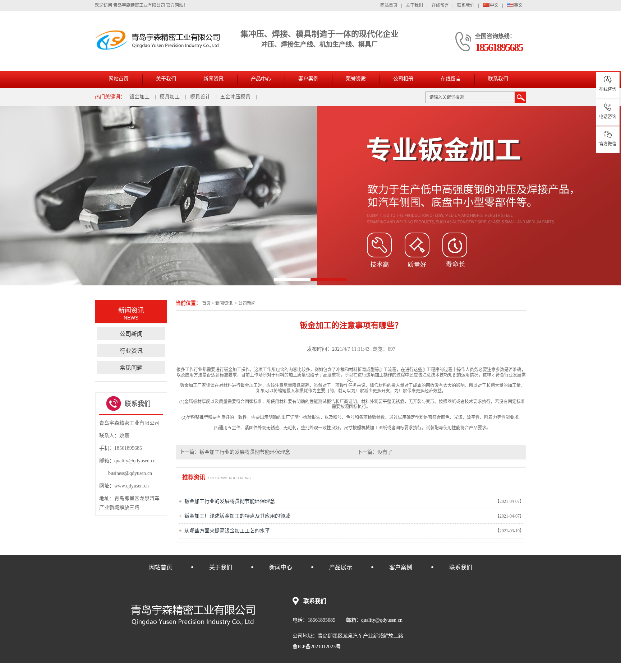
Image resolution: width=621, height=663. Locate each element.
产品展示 (340, 567)
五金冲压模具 (235, 96)
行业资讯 (131, 351)
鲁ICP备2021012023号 (317, 646)
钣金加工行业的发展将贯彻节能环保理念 (244, 452)
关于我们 (414, 5)
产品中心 (261, 78)
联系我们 (465, 5)
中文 (494, 5)
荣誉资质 (356, 78)
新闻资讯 (213, 78)
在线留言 (440, 5)
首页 (206, 303)
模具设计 (200, 96)
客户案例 (308, 78)
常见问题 (131, 368)
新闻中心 (280, 567)
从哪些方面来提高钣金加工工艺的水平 (227, 530)
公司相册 (403, 78)
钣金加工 (139, 96)
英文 (518, 5)
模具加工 (170, 96)
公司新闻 (247, 303)
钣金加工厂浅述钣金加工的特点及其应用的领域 (237, 516)
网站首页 (388, 5)
